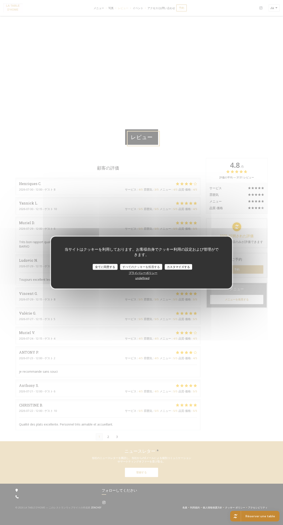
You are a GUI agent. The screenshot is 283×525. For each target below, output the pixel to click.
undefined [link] (142, 278)
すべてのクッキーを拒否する (141, 267)
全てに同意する (105, 267)
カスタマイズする (178, 267)
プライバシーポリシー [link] (143, 273)
